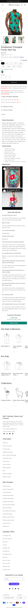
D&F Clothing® (11, 607)
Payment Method (7, 467)
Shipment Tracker (7, 476)
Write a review (14, 323)
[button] (2, 4)
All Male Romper (6, 486)
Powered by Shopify (18, 607)
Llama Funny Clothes (18, 400)
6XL (20, 66)
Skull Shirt (5, 557)
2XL (21, 63)
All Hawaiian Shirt (7, 535)
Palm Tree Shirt (6, 560)
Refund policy (6, 526)
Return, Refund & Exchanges (9, 455)
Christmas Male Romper (8, 520)
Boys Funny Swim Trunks (18, 374)
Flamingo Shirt (6, 551)
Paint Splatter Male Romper (9, 510)
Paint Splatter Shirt (7, 554)
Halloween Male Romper (8, 517)
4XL (9, 66)
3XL (3, 66)
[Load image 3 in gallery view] (21, 40)
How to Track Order (7, 445)
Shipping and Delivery (8, 452)
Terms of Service (7, 523)
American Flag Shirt (7, 538)
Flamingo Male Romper (8, 495)
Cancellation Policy (7, 458)
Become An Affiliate (7, 473)
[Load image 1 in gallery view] (6, 40)
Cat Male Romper (7, 492)
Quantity (3, 74)
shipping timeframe (5, 93)
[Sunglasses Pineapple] (2, 71)
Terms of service (6, 464)
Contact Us (5, 442)
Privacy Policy (6, 461)
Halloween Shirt (6, 566)
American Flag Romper (8, 489)
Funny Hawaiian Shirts (17, 347)
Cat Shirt (5, 544)
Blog (4, 470)
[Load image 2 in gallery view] (14, 40)
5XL (14, 66)
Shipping (2, 54)
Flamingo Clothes (6, 400)
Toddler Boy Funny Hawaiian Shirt (6, 374)
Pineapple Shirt (6, 548)
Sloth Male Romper (7, 507)
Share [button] (3, 114)
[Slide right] (26, 40)
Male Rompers (5, 346)
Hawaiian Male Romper (8, 501)
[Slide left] (1, 40)
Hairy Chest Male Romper (9, 504)
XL (15, 63)
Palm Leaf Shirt (6, 563)
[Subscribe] (22, 579)
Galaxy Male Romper (8, 513)
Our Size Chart (6, 449)
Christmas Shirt (6, 569)
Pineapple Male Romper (8, 498)
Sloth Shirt (5, 541)
